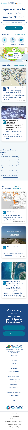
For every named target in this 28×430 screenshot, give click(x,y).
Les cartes (13, 363)
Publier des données (14, 328)
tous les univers (20, 34)
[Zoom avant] (26, 49)
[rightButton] (22, 56)
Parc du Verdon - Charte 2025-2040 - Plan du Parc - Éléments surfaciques (10, 171)
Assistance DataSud (14, 395)
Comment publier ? (14, 384)
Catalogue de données (14, 358)
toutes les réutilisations (17, 187)
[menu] (25, 3)
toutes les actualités (20, 65)
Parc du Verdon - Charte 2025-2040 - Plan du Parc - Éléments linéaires (10, 166)
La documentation (13, 387)
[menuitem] (14, 413)
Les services (14, 366)
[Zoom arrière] (26, 51)
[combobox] (14, 23)
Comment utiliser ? (14, 382)
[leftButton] (5, 56)
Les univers (14, 360)
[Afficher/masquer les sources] (26, 61)
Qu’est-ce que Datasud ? (14, 376)
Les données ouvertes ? (14, 379)
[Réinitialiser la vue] (26, 53)
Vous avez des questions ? (13, 392)
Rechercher (14, 28)
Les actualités (14, 368)
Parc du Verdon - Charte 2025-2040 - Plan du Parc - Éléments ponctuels (10, 161)
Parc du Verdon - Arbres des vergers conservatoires (10, 175)
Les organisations (14, 371)
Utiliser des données (14, 333)
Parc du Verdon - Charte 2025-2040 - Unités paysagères (10, 156)
